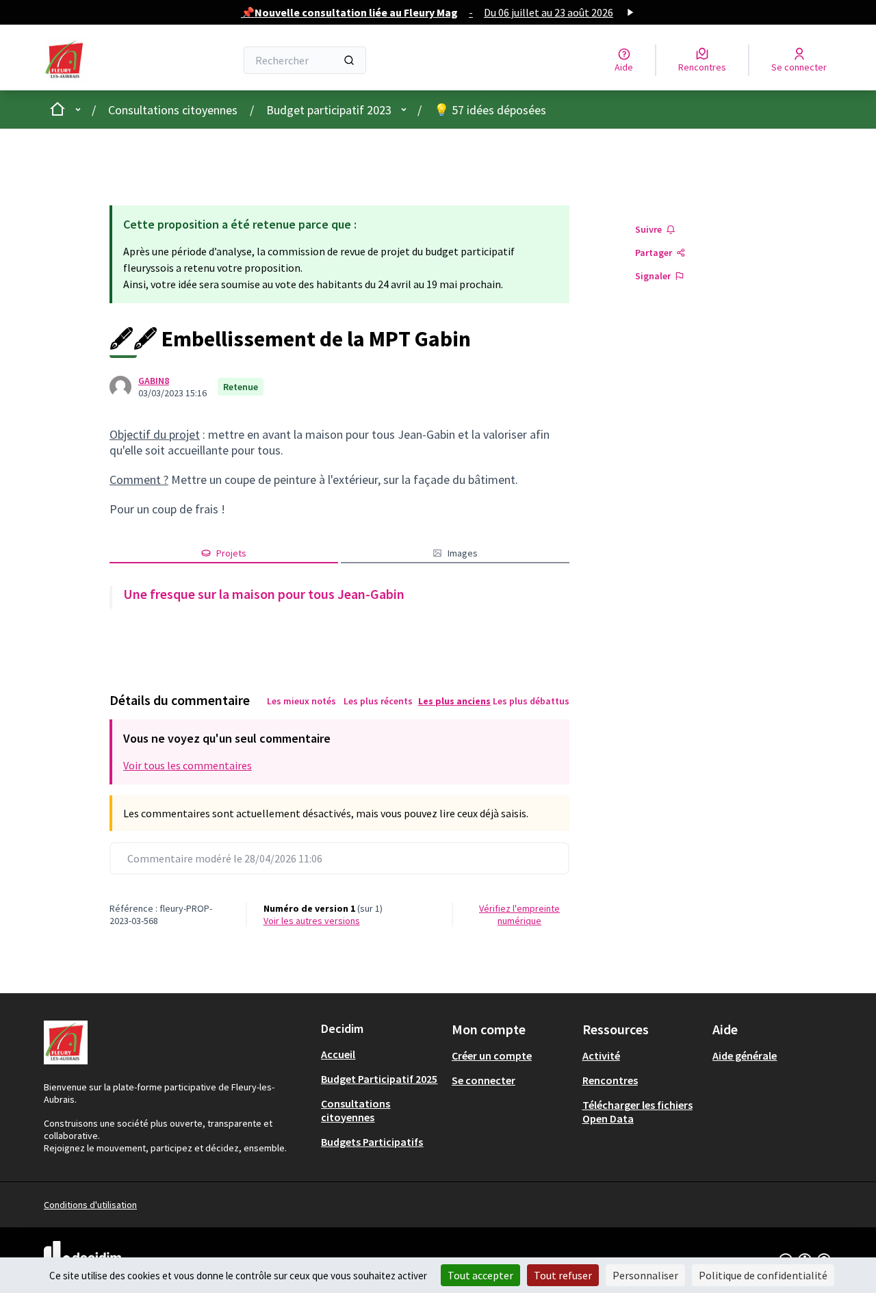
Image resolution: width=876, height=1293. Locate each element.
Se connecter (483, 1080)
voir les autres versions (311, 920)
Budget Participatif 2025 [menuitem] (379, 1079)
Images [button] (463, 553)
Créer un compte (492, 1055)
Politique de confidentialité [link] (763, 1275)
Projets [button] (231, 553)
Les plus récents (378, 701)
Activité (601, 1055)
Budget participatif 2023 (328, 110)
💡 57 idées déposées (490, 110)
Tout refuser (563, 1275)
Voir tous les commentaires (187, 765)
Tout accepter (480, 1275)
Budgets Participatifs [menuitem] (372, 1142)
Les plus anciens (454, 701)
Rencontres (610, 1080)
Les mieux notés (301, 701)
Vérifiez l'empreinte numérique (519, 914)
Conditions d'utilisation (90, 1205)
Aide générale (744, 1055)
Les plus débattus (531, 701)
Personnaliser (645, 1275)
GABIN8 (153, 380)
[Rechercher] (349, 60)
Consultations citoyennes (172, 110)
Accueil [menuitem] (338, 1054)
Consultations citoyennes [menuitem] (355, 1110)
